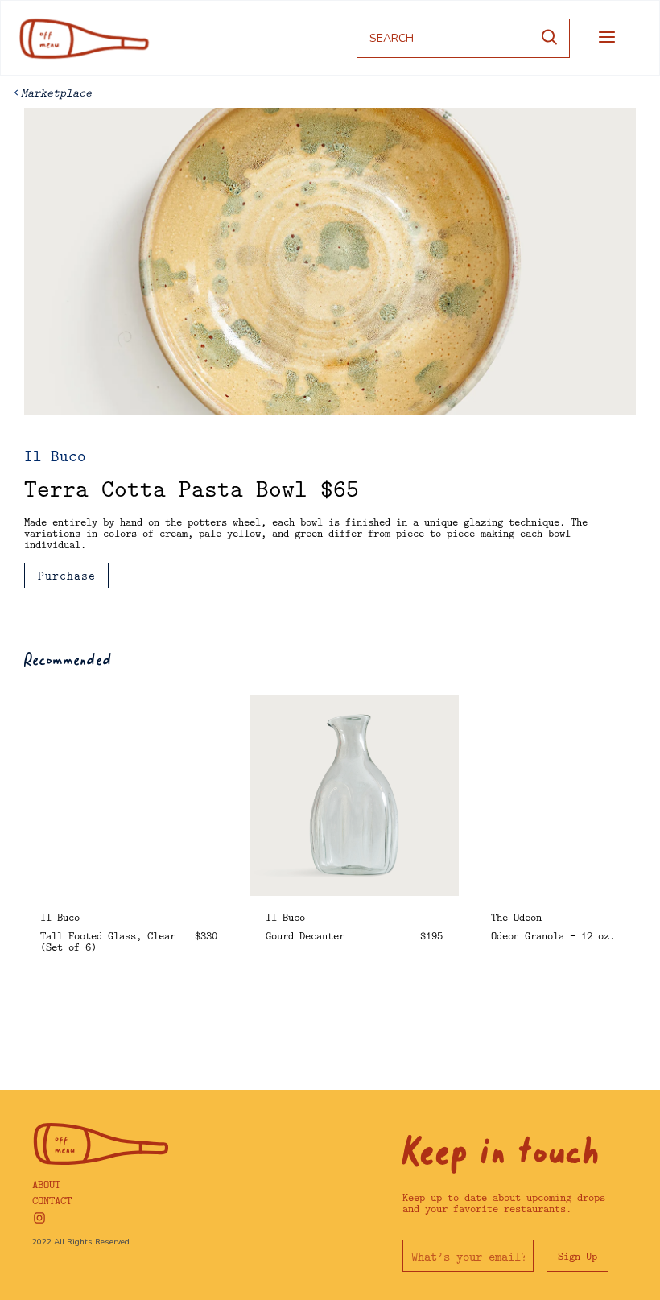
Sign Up (577, 1255)
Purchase (67, 575)
